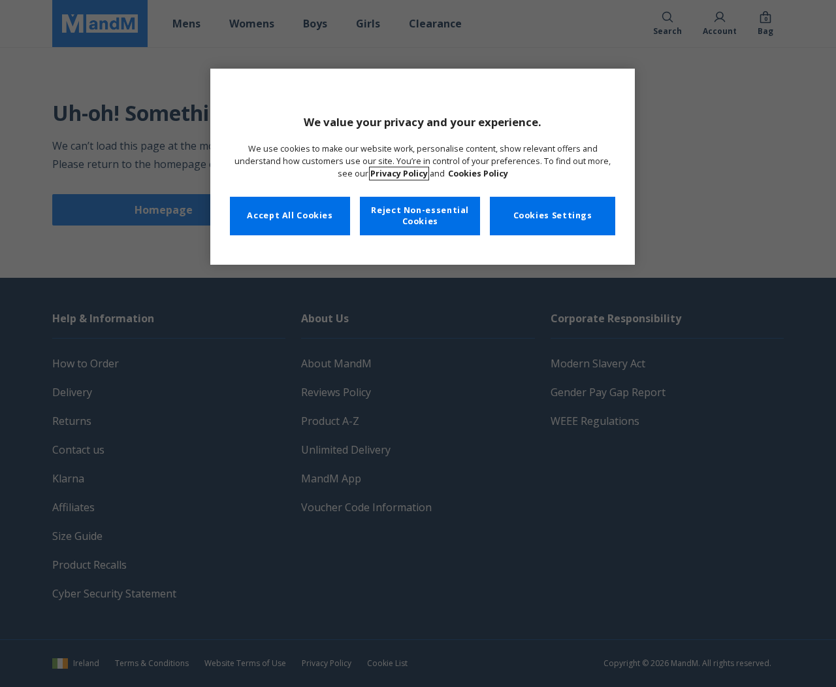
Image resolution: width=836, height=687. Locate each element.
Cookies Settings (552, 215)
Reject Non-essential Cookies (420, 216)
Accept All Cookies (289, 215)
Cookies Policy (478, 173)
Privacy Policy (399, 173)
